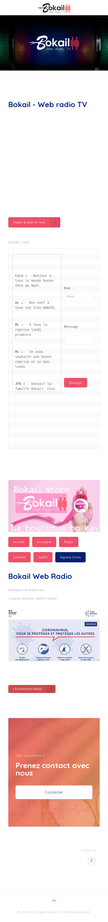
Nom (67, 288)
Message (71, 327)
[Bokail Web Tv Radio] (54, 7)
